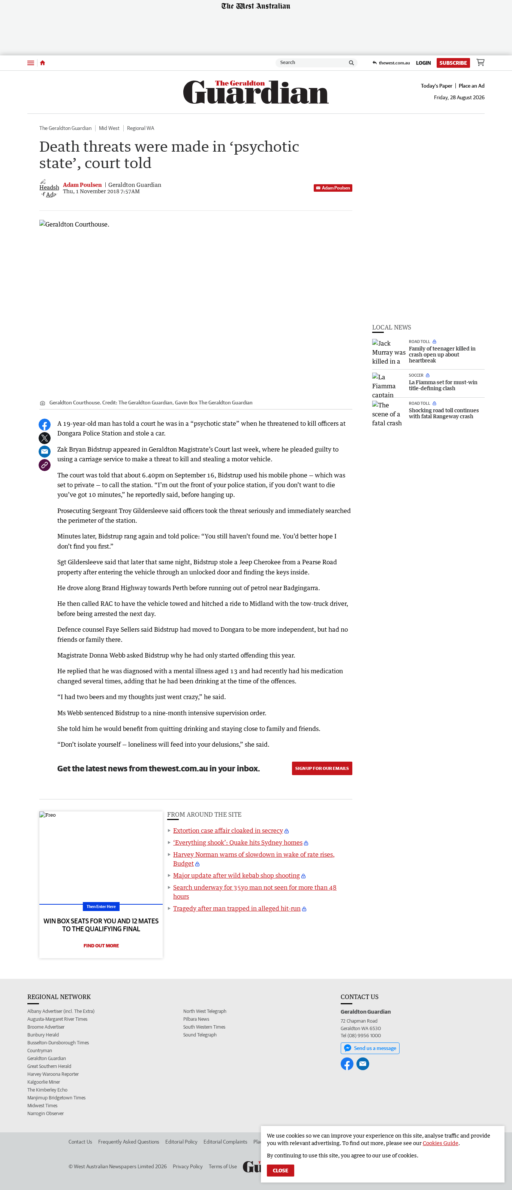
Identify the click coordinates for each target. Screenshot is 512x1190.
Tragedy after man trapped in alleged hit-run (237, 908)
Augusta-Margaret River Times (57, 1019)
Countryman (39, 1050)
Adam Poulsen (336, 187)
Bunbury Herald (43, 1035)
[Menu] (30, 63)
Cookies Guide (440, 1143)
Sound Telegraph (200, 1035)
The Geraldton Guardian (65, 128)
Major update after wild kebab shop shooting (236, 875)
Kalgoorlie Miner (43, 1082)
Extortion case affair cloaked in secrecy (228, 830)
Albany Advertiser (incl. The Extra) (60, 1011)
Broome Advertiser (45, 1027)
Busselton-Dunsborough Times (58, 1042)
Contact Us (80, 1142)
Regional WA (140, 128)
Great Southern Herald (49, 1066)
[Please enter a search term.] (351, 63)
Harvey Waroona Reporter (53, 1074)
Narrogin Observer (45, 1113)
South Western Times (204, 1027)
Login (423, 63)
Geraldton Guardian (46, 1058)
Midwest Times (42, 1105)
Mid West (109, 128)
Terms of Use (223, 1166)
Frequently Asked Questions (128, 1142)
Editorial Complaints (225, 1142)
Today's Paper (436, 85)
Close (280, 1171)
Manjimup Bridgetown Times (56, 1098)
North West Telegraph (204, 1011)
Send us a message (375, 1048)
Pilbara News (196, 1019)
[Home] (42, 62)
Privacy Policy (188, 1166)
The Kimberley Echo (47, 1090)
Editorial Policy (181, 1142)
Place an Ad (472, 85)
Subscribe (453, 63)
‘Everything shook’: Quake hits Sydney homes (237, 842)
